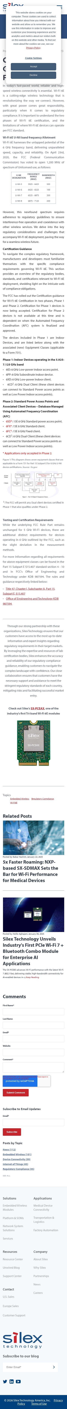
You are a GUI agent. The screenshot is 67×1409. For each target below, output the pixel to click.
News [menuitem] (37, 1284)
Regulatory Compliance (42, 798)
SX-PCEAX (37, 708)
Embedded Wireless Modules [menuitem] (15, 1207)
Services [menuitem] (8, 1238)
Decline (33, 75)
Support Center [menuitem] (12, 1276)
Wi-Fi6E (13, 802)
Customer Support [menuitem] (14, 1315)
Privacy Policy (33, 48)
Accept (33, 66)
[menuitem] (18, 1297)
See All (6, 1175)
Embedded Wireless (19, 798)
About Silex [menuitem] (41, 1259)
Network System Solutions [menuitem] (13, 1228)
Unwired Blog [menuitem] (11, 1267)
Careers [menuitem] (38, 1293)
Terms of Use (39, 1403)
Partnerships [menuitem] (41, 1276)
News (9, 1149)
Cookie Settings (33, 58)
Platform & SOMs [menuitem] (13, 1218)
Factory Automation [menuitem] (46, 1230)
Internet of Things (15, 1164)
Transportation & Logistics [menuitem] (44, 1220)
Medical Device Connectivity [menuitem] (43, 1207)
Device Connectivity (16, 1159)
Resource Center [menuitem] (13, 1259)
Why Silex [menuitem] (40, 1267)
